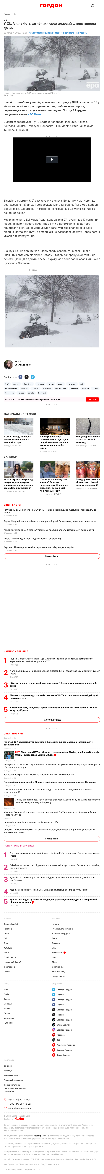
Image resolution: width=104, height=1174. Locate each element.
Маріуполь (9, 1018)
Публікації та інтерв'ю (62, 929)
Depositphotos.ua (41, 1135)
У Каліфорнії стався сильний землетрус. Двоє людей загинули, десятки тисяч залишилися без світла (54, 442)
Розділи (56, 918)
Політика (8, 929)
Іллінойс (35, 388)
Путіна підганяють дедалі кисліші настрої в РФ (33, 538)
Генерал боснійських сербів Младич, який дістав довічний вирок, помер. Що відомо (50, 782)
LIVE (54, 948)
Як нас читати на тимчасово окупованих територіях (15, 1088)
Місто (6, 984)
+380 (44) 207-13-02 (20, 1103)
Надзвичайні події (12, 962)
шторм (60, 384)
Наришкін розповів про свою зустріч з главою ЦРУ (31, 822)
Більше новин (51, 839)
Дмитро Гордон (64, 989)
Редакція (8, 1070)
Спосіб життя (10, 957)
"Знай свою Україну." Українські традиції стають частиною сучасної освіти (49, 530)
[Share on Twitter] (27, 377)
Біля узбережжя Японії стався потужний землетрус (88, 439)
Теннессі (74, 388)
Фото (54, 957)
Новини (7, 918)
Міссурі (24, 388)
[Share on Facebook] (20, 377)
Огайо (95, 388)
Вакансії (8, 1066)
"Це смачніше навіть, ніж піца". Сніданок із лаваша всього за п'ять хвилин (50, 889)
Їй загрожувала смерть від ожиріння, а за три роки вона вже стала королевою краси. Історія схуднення (18, 483)
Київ (6, 989)
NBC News (34, 114)
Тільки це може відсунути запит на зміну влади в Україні (39, 547)
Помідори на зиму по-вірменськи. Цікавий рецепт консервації (88, 482)
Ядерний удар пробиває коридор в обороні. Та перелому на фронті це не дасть (51, 521)
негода (51, 384)
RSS (58, 1040)
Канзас (21, 393)
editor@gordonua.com (19, 1108)
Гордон (7, 14)
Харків (7, 1008)
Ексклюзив (57, 952)
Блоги (55, 938)
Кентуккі (42, 393)
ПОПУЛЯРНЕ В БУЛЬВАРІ (19, 845)
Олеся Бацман (63, 1025)
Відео (54, 962)
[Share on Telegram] (33, 377)
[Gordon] (51, 6)
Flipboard (61, 1035)
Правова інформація (13, 1080)
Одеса (7, 999)
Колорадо (47, 388)
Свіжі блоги (12, 505)
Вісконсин (71, 384)
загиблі (31, 393)
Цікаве (7, 971)
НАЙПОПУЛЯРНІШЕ (16, 651)
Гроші (6, 933)
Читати (92, 399)
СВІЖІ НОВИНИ (13, 733)
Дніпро (7, 1013)
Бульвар (10, 456)
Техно (6, 952)
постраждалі (60, 388)
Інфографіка (9, 967)
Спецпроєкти (58, 976)
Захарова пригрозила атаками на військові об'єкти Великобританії (40, 774)
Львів (6, 994)
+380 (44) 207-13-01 (19, 1099)
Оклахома (9, 393)
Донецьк (8, 1004)
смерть (16, 384)
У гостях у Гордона (61, 933)
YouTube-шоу (58, 971)
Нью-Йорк (28, 384)
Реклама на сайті (12, 1075)
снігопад (40, 384)
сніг (82, 384)
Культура (8, 948)
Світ (15, 14)
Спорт (6, 943)
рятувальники (11, 388)
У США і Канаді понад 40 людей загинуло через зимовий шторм (17, 439)
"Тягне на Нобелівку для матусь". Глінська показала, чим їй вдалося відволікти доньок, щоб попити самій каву (54, 485)
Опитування (58, 967)
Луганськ (8, 1023)
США (7, 384)
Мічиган (85, 388)
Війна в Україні (11, 924)
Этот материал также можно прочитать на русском (59, 33)
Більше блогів (51, 556)
